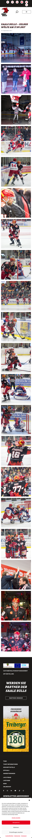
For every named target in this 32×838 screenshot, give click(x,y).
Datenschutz (17, 836)
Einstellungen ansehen (16, 832)
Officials (6, 770)
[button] (29, 800)
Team (5, 761)
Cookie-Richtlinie (9, 836)
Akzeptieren (16, 822)
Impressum (24, 836)
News (5, 783)
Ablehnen (16, 827)
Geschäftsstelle (9, 767)
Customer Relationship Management (15, 671)
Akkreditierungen (9, 773)
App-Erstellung (8, 674)
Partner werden (16, 698)
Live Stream (7, 777)
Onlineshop (7, 786)
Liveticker (6, 780)
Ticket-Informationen (10, 764)
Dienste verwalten (16, 817)
